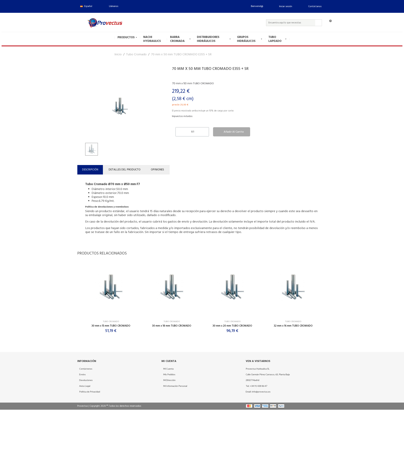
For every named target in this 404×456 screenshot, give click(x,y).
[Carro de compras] (329, 23)
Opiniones (157, 170)
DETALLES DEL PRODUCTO (124, 170)
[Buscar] (318, 23)
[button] (112, 6)
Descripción (90, 170)
